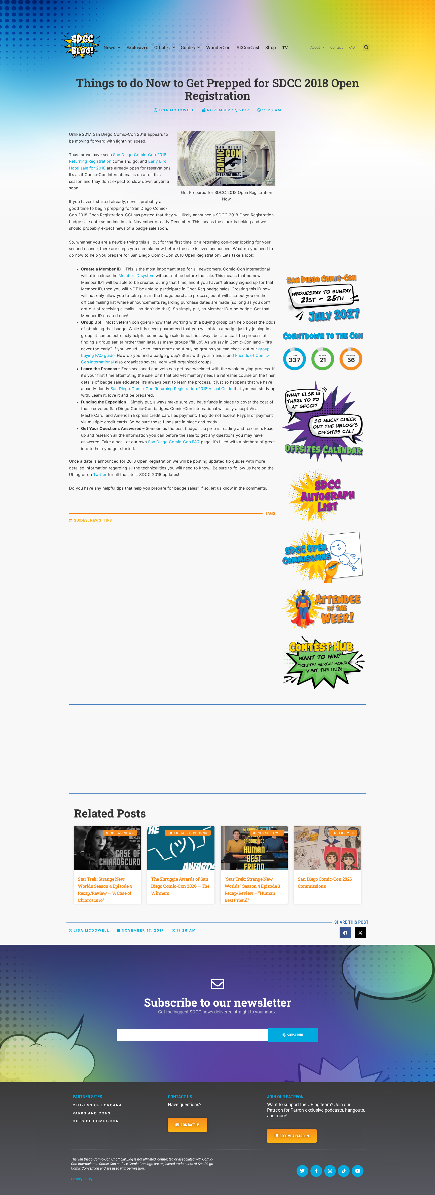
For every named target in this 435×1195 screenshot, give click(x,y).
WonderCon (218, 47)
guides (81, 520)
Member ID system (136, 275)
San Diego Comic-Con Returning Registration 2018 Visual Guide (171, 388)
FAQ (351, 47)
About (315, 47)
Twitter (99, 474)
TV (285, 47)
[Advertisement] (217, 14)
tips (108, 520)
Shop (270, 47)
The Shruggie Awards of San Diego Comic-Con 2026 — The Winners (180, 886)
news (95, 520)
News (109, 47)
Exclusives (137, 47)
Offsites (162, 47)
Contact (336, 47)
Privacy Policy (82, 1179)
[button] (366, 47)
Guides (188, 47)
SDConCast (248, 47)
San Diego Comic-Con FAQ (174, 441)
